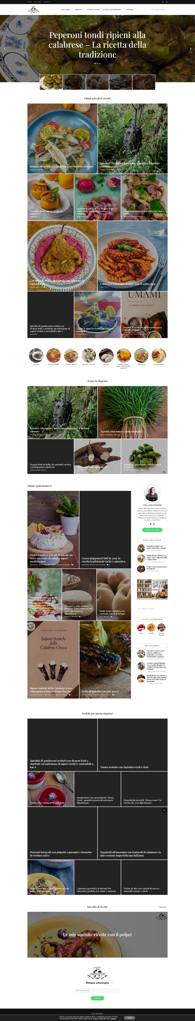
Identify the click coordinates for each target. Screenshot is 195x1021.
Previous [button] (4, 48)
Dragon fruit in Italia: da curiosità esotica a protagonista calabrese (50, 465)
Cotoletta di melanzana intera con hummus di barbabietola (57, 282)
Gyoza (92, 565)
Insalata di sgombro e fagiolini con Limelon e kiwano (61, 166)
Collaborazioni (36, 610)
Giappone (85, 565)
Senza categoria (137, 332)
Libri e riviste (49, 695)
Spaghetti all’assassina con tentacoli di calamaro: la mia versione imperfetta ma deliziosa (130, 853)
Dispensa (129, 9)
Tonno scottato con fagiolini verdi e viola (124, 767)
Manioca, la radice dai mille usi (92, 467)
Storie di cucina (93, 9)
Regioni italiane (61, 695)
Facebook (163, 2)
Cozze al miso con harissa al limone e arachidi (95, 329)
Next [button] (190, 48)
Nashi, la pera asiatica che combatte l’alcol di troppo (112, 612)
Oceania (67, 565)
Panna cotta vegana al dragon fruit (47, 802)
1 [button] (96, 956)
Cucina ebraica (48, 610)
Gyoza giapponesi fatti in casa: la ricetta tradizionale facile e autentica (103, 559)
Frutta (121, 170)
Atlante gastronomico (109, 170)
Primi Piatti (34, 217)
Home (29, 2)
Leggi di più (162, 907)
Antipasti (33, 334)
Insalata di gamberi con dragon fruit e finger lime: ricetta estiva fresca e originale (96, 211)
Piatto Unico (100, 565)
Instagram (167, 2)
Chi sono (37, 2)
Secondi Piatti (82, 217)
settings (113, 1019)
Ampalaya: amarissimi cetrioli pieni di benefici (142, 465)
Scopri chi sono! (152, 530)
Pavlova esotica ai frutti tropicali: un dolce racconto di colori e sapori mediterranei (51, 558)
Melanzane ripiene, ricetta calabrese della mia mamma (97, 44)
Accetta (129, 1018)
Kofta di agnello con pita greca (100, 691)
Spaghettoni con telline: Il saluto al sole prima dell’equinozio (49, 889)
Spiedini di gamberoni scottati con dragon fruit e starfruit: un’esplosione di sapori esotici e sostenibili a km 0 (50, 328)
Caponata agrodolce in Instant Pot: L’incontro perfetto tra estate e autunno (96, 889)
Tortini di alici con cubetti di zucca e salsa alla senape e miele (142, 889)
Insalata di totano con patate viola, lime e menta (144, 212)
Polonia (33, 614)
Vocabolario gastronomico (134, 334)
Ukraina (40, 614)
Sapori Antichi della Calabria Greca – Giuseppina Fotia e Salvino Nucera (52, 689)
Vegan (44, 287)
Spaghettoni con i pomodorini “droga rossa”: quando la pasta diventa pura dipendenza (95, 800)
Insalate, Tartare (37, 170)
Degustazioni (35, 470)
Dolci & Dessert (45, 565)
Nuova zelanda (57, 565)
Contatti (47, 2)
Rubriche (78, 9)
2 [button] (98, 956)
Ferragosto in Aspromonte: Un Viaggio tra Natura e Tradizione (97, 934)
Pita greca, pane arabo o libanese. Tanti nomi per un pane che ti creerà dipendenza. (78, 609)
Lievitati (40, 612)
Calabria (33, 695)
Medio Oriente (93, 695)
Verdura (117, 435)
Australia (34, 565)
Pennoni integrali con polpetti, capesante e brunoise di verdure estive (61, 853)
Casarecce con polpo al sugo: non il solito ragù (127, 284)
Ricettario (66, 9)
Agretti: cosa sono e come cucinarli (121, 431)
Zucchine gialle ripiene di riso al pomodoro (46, 212)
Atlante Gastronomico (112, 9)
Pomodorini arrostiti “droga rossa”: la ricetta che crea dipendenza (142, 801)
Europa (33, 612)
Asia (100, 617)
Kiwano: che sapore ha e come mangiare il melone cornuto (130, 164)
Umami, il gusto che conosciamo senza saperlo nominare (143, 328)
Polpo (140, 217)
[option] (97, 48)
